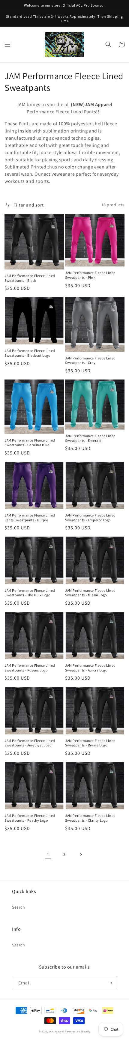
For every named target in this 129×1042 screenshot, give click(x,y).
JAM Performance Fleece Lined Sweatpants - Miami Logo (90, 592)
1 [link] (48, 854)
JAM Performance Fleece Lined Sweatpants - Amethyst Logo (29, 743)
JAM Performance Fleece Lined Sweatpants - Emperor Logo (90, 517)
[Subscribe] (110, 983)
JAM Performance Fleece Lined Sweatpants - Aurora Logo (90, 667)
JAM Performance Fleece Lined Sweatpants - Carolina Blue (29, 442)
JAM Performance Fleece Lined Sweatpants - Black (29, 278)
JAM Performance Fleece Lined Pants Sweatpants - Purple (29, 517)
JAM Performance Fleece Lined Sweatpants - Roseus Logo (29, 667)
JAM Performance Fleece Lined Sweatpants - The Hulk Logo (29, 592)
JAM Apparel (57, 1031)
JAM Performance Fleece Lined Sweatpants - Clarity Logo (90, 818)
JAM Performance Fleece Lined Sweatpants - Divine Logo (90, 743)
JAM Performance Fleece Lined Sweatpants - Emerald (90, 438)
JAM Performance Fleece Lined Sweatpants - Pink (90, 275)
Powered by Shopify (77, 1031)
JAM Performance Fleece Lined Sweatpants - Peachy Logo (29, 818)
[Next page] (80, 854)
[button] (7, 44)
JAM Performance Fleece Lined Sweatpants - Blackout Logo (29, 353)
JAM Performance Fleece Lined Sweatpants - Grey (90, 360)
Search (18, 907)
